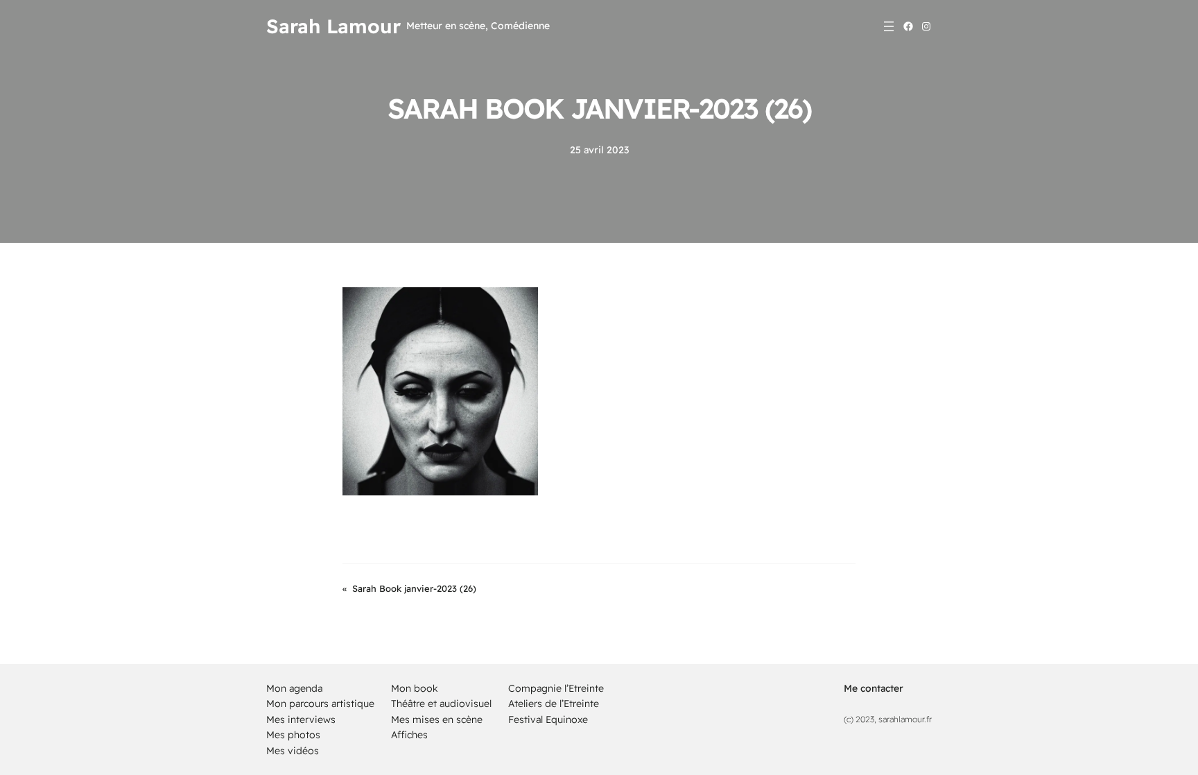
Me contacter (873, 688)
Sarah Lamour (333, 26)
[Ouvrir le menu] (888, 26)
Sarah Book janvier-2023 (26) (414, 588)
